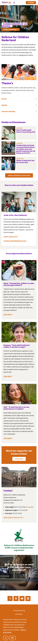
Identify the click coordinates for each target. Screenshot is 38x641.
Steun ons (19, 459)
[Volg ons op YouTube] (22, 598)
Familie (4, 99)
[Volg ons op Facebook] (10, 598)
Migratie (4, 105)
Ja (5, 638)
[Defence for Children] (7, 2)
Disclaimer (19, 614)
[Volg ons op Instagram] (16, 598)
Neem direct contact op (13, 518)
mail (28, 507)
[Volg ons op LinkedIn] (28, 598)
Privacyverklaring (19, 610)
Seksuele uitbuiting (8, 111)
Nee (12, 638)
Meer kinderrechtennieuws (19, 175)
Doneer (31, 3)
